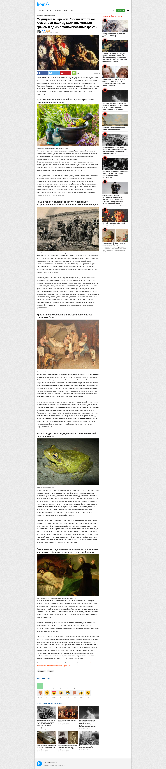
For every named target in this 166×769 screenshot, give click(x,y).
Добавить (120, 10)
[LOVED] (54, 693)
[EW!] (88, 693)
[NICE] (47, 693)
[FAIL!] (74, 693)
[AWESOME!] (40, 693)
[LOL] (60, 693)
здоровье (41, 671)
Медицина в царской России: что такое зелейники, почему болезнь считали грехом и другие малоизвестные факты (67, 23)
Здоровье (47, 15)
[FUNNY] (67, 693)
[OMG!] (81, 693)
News (53, 15)
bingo (43, 30)
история (50, 671)
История (40, 15)
